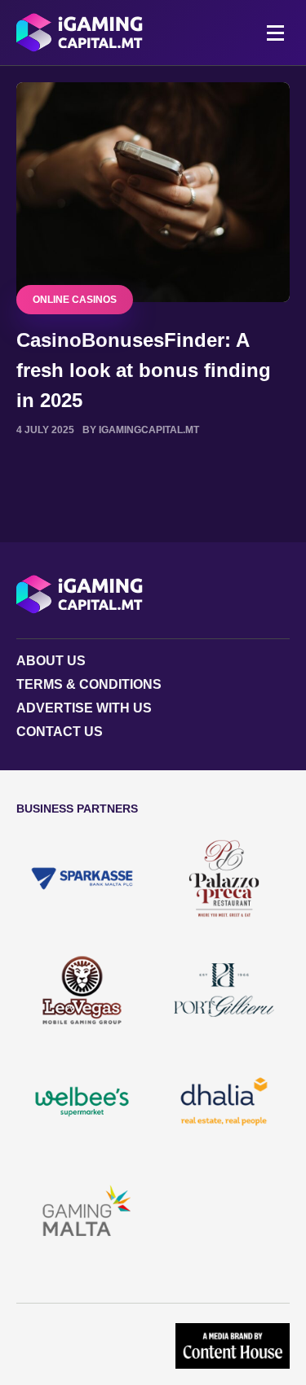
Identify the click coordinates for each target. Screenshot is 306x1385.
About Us (51, 661)
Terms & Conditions (89, 684)
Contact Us (59, 732)
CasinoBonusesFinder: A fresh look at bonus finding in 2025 (143, 370)
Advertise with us (84, 708)
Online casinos (75, 299)
